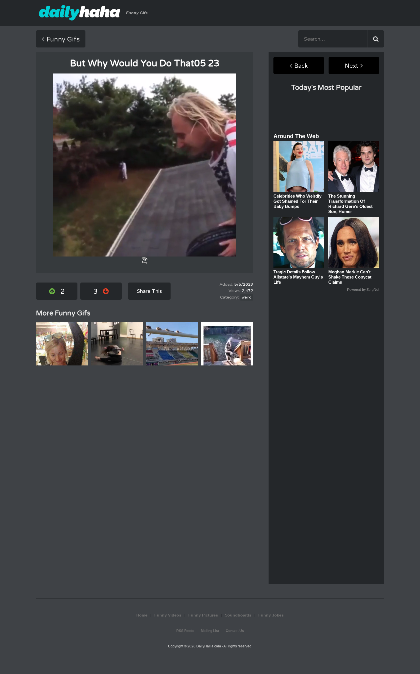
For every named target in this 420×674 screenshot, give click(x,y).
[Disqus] (144, 445)
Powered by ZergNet (363, 290)
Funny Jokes (210, 591)
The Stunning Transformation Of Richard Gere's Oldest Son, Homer (350, 204)
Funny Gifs (63, 39)
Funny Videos (167, 615)
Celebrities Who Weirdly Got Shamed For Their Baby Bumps (297, 201)
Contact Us (235, 631)
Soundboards (238, 615)
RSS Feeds (185, 631)
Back (301, 66)
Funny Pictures (203, 615)
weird (246, 297)
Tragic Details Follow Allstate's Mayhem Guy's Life (298, 277)
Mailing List (210, 631)
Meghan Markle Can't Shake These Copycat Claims (349, 277)
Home (141, 615)
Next (351, 66)
